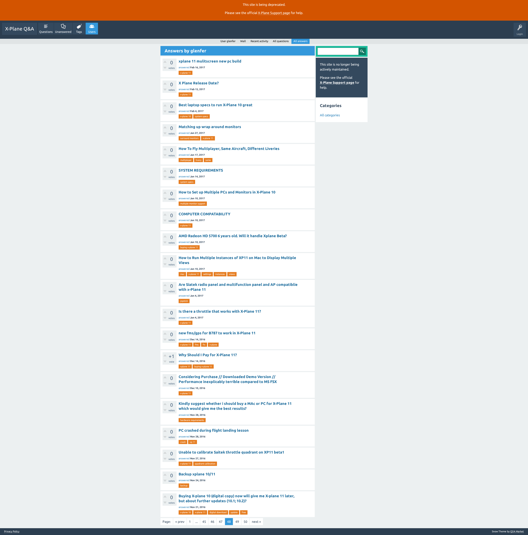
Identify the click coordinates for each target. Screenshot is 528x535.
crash (183, 442)
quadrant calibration (205, 463)
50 (245, 521)
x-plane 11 (185, 73)
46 (212, 521)
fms (197, 344)
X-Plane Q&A (19, 29)
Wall (243, 41)
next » (256, 521)
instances (220, 274)
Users (91, 31)
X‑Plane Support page (274, 13)
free (244, 512)
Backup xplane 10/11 (197, 474)
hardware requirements (192, 420)
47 (221, 521)
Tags (79, 31)
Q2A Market (517, 531)
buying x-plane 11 (189, 247)
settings (207, 274)
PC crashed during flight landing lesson (214, 430)
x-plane (213, 344)
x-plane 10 (185, 116)
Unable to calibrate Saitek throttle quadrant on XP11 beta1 (231, 452)
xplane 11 (185, 366)
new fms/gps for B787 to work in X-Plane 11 (217, 333)
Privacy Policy (11, 531)
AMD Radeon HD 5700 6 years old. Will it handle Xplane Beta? (233, 236)
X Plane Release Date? (199, 83)
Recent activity (259, 41)
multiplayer (186, 160)
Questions (46, 31)
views (232, 274)
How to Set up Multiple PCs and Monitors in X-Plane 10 (227, 192)
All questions (281, 41)
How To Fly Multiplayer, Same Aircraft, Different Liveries (229, 148)
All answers (300, 41)
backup (183, 485)
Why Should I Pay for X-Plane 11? (208, 355)
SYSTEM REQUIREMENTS (201, 170)
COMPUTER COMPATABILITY (204, 214)
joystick (184, 301)
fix (204, 344)
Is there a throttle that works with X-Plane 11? (220, 311)
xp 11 (192, 442)
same (208, 160)
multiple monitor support (192, 203)
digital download (218, 512)
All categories (330, 115)
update (234, 512)
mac (182, 274)
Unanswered (63, 31)
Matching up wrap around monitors (210, 127)
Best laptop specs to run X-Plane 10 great (215, 105)
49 (237, 521)
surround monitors (189, 138)
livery (198, 160)
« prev (179, 521)
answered (184, 67)
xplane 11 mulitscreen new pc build (210, 61)
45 (204, 521)
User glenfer (228, 41)
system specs (201, 116)
